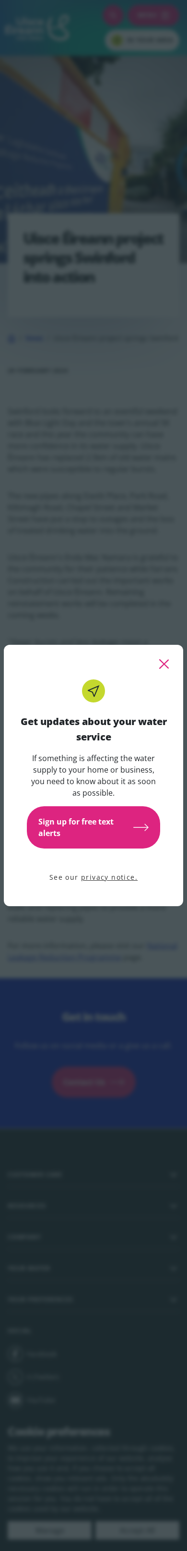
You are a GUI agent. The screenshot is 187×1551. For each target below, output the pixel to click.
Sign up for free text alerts (76, 827)
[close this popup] (163, 664)
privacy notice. (109, 877)
